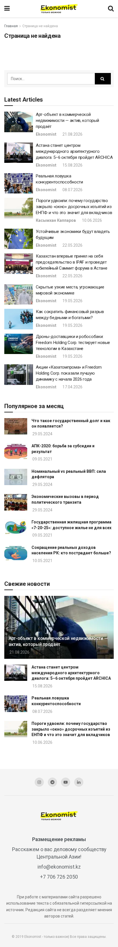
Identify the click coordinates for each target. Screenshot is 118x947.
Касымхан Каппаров (56, 220)
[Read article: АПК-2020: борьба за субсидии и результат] (15, 451)
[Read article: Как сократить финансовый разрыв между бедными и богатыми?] (18, 319)
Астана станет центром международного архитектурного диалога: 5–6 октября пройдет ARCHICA (74, 151)
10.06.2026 (91, 220)
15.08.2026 (72, 165)
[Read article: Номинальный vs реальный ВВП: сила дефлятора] (15, 477)
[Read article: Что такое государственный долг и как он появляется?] (15, 426)
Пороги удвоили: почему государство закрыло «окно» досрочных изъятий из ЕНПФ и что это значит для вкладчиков (74, 206)
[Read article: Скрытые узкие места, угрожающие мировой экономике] (18, 294)
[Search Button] (111, 8)
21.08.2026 (72, 134)
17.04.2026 (72, 387)
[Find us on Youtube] (65, 782)
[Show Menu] (7, 8)
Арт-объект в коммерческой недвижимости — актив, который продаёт (67, 120)
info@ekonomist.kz (59, 867)
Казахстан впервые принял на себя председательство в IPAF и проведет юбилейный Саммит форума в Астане (71, 262)
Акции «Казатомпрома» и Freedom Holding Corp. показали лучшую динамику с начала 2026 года (69, 373)
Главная (11, 26)
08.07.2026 (72, 189)
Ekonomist (46, 134)
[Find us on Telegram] (52, 782)
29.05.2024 (42, 434)
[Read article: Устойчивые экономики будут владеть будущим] (18, 239)
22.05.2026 (72, 245)
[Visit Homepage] (59, 8)
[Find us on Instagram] (39, 782)
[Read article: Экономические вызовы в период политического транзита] (15, 502)
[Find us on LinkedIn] (78, 782)
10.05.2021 (42, 560)
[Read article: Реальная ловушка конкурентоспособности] (18, 183)
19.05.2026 (72, 300)
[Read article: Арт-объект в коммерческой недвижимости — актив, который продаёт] (18, 122)
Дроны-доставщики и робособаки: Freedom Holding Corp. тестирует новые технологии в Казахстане (73, 342)
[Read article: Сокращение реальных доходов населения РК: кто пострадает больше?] (15, 553)
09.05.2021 (42, 459)
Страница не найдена (40, 26)
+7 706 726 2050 (59, 877)
